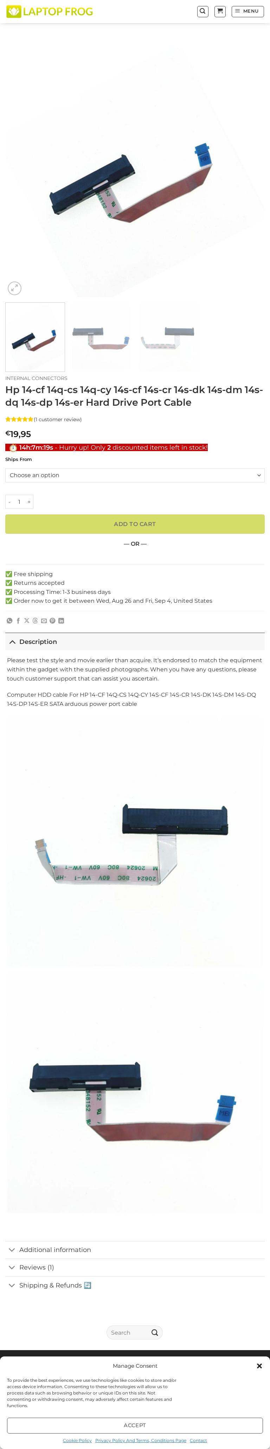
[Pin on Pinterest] (52, 621)
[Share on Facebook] (18, 621)
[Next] (250, 167)
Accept (135, 1425)
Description (38, 641)
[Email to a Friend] (44, 621)
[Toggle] (12, 641)
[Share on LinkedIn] (61, 621)
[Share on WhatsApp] (9, 621)
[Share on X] (27, 621)
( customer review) (58, 419)
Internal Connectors (36, 378)
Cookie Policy (77, 1440)
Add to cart (135, 524)
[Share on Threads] (35, 621)
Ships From (18, 459)
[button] (259, 1365)
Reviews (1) (36, 1267)
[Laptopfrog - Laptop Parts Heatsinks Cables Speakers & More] (50, 11)
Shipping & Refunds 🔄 (55, 1285)
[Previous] (19, 167)
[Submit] (155, 1333)
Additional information (55, 1249)
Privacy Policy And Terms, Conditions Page (140, 1440)
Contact (198, 1440)
